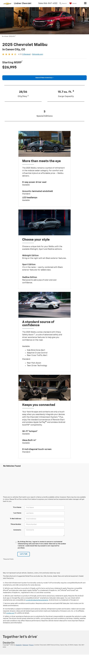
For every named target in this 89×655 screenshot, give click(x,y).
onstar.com (10, 613)
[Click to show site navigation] (85, 3)
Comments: (17, 530)
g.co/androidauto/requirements (37, 600)
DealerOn (19, 645)
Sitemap (25, 645)
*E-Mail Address (15, 518)
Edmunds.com (37, 54)
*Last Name (17, 513)
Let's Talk (23, 554)
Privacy (31, 645)
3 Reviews (26, 54)
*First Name (17, 507)
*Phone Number (15, 524)
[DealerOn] (9, 642)
